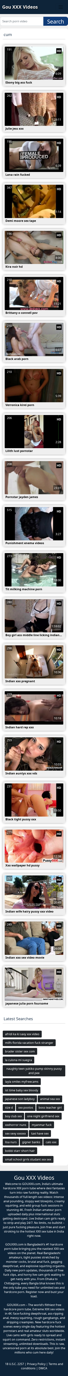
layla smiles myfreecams (21, 1082)
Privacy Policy (36, 1364)
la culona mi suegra (18, 1060)
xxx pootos (25, 1108)
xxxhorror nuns (15, 1125)
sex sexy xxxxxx (15, 1133)
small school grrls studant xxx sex (28, 1159)
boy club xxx (13, 1116)
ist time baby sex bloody (21, 1090)
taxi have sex (40, 1133)
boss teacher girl (50, 1108)
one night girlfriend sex (43, 1116)
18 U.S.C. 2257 (14, 1364)
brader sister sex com (20, 1051)
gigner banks (31, 1142)
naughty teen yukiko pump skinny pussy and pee (34, 1071)
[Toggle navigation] (61, 7)
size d (9, 1108)
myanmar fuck (42, 1125)
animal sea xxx (50, 1099)
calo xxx (51, 1142)
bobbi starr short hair (20, 1151)
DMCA (43, 1368)
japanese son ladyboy (20, 1099)
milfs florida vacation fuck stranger (29, 1043)
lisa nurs (11, 1142)
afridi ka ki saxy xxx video (22, 1034)
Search (55, 21)
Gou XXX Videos (20, 7)
